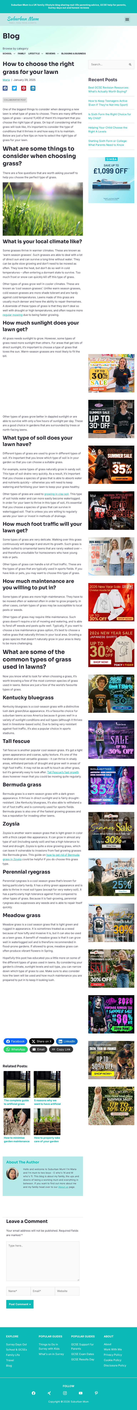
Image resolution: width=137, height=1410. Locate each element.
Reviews (50, 54)
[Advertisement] (43, 386)
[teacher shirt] (111, 373)
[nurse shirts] (111, 556)
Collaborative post (15, 100)
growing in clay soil (56, 494)
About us (63, 1187)
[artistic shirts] (111, 785)
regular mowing (12, 315)
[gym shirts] (111, 464)
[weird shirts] (111, 1014)
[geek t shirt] (111, 693)
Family (22, 54)
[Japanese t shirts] (111, 647)
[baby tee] (111, 419)
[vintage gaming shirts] (111, 510)
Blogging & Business (73, 54)
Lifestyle (34, 54)
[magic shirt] (111, 739)
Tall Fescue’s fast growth (63, 772)
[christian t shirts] (111, 602)
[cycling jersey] (111, 1060)
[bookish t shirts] (111, 831)
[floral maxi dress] (111, 1105)
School (7, 54)
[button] (127, 19)
